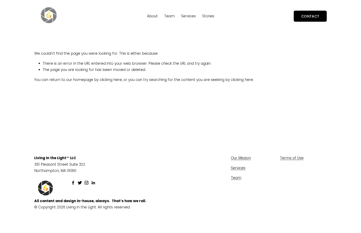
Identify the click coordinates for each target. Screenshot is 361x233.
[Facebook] (73, 183)
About (152, 16)
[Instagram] (86, 183)
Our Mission (241, 157)
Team (169, 16)
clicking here (111, 79)
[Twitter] (80, 183)
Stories (208, 16)
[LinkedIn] (93, 183)
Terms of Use (292, 157)
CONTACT (310, 16)
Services (188, 16)
